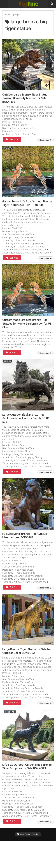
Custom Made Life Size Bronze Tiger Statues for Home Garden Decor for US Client (26, 323)
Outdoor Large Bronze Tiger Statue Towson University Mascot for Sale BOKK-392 (24, 98)
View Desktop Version (29, 834)
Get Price (13, 139)
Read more (44, 140)
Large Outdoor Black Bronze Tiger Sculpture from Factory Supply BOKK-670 (26, 418)
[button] (4, 4)
